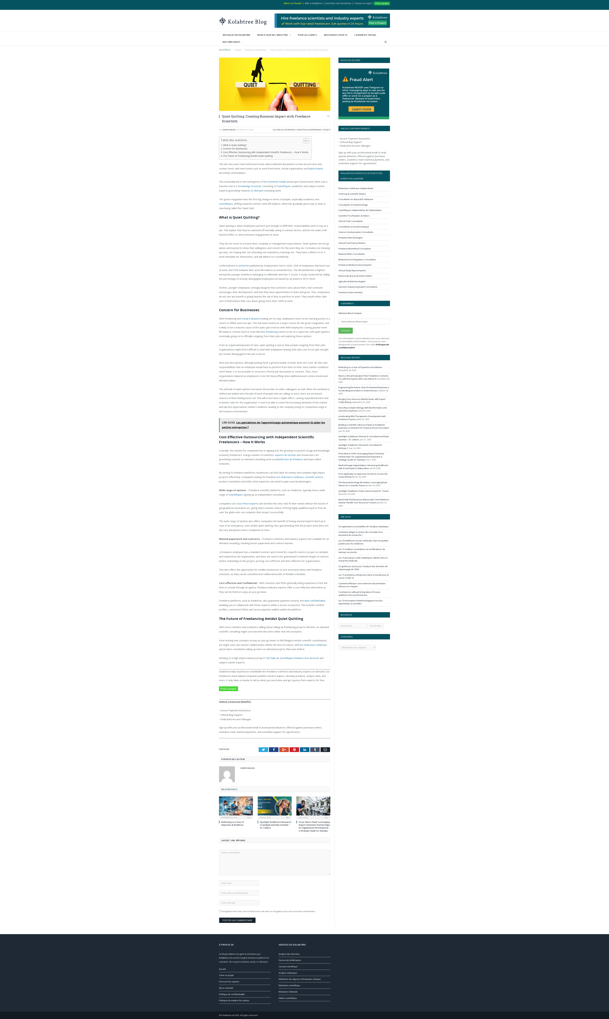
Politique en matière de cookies (234, 1000)
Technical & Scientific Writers (352, 193)
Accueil (222, 969)
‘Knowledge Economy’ (249, 186)
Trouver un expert (363, 3)
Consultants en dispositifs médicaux (355, 199)
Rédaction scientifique (289, 985)
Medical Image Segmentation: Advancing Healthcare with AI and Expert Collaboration (363, 467)
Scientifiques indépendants (309, 129)
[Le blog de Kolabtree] (243, 20)
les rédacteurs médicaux (290, 477)
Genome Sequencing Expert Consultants (357, 286)
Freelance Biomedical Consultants (354, 248)
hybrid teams (316, 168)
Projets (326, 129)
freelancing (271, 331)
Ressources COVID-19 (335, 34)
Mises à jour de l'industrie (272, 34)
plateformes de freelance (289, 459)
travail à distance (251, 318)
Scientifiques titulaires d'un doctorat (299, 658)
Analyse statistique (288, 972)
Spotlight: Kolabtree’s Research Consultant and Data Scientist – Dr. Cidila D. (275, 825)
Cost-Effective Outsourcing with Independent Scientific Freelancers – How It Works (265, 152)
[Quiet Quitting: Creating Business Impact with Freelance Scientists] (274, 85)
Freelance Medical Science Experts (355, 264)
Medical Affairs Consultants (351, 254)
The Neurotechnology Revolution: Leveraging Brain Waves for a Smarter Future (362, 484)
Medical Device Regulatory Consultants (357, 259)
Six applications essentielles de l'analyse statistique (363, 526)
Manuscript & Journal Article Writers (355, 275)
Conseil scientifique (288, 966)
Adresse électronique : (350, 313)
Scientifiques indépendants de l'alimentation (360, 210)
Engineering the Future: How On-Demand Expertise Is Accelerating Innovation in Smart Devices (363, 389)
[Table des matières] (306, 140)
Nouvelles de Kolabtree (236, 34)
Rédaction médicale (288, 991)
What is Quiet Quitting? (235, 145)
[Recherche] (385, 42)
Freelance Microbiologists (350, 237)
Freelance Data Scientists (350, 292)
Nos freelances (231, 41)
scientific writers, (314, 477)
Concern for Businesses (235, 148)
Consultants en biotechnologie (353, 204)
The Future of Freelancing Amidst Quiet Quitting (248, 155)
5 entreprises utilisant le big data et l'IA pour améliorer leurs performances (359, 594)
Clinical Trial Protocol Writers (352, 243)
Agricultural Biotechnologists (352, 281)
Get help (271, 658)
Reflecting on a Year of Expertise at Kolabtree (232, 823)
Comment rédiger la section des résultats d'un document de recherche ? (360, 534)
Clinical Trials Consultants (350, 221)
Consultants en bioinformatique (353, 226)
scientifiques (284, 186)
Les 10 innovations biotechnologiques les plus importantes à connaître (360, 602)
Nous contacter (226, 987)
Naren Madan (229, 129)
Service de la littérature (290, 960)
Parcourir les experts (229, 981)
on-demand (257, 190)
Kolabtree (224, 957)
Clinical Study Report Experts (352, 270)
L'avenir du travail (365, 34)
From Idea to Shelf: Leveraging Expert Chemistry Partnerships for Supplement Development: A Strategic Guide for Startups (314, 826)
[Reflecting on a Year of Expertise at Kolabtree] (236, 807)
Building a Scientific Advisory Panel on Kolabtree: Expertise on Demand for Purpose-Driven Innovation (363, 426)
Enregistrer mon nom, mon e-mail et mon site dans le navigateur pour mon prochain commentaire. (268, 911)
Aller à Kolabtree (313, 3)
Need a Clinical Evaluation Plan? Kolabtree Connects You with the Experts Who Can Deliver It (363, 377)
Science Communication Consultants (355, 232)
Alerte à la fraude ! (293, 3)
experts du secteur (285, 455)
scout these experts (247, 503)
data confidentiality (314, 600)
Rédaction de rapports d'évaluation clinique (300, 979)
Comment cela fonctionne (337, 3)
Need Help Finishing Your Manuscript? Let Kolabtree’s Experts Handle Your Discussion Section (363, 501)
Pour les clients (307, 34)
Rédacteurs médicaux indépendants (355, 188)
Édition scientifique (288, 998)
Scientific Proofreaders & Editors (354, 215)
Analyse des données (289, 954)
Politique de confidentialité (232, 994)
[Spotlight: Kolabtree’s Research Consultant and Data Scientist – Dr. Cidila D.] (275, 807)
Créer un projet (226, 975)
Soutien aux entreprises (284, 129)
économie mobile (277, 181)
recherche (243, 265)
